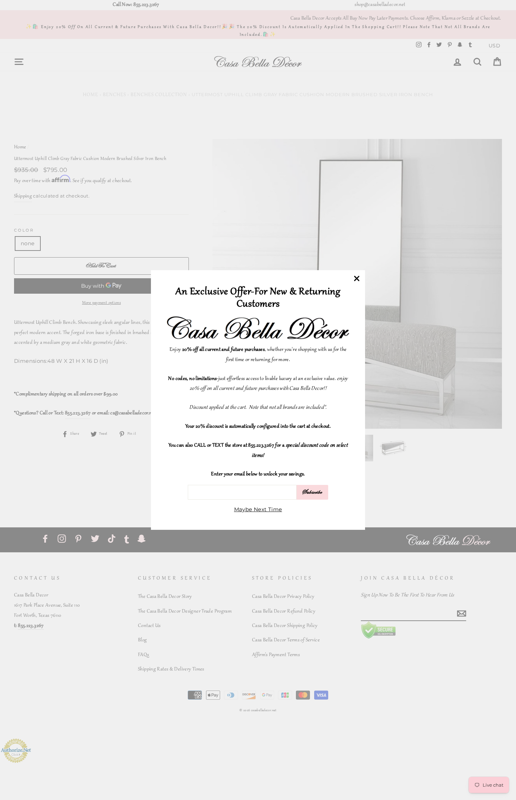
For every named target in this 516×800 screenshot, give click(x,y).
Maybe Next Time (258, 509)
